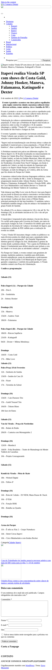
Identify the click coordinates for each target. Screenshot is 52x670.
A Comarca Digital (30, 98)
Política (9, 47)
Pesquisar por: (11, 60)
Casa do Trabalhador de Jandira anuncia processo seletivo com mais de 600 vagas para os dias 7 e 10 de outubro (26, 561)
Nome (4, 620)
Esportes (9, 53)
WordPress (29, 665)
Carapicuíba (16, 40)
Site (2, 630)
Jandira (14, 28)
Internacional (11, 44)
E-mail (4, 625)
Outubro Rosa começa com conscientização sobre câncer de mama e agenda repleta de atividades (25, 582)
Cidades (9, 24)
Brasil (8, 42)
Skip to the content (8, 2)
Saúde (8, 51)
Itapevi (14, 31)
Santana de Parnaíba (19, 37)
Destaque (10, 21)
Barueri (14, 26)
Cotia (13, 35)
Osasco (14, 33)
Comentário (6, 599)
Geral (8, 49)
